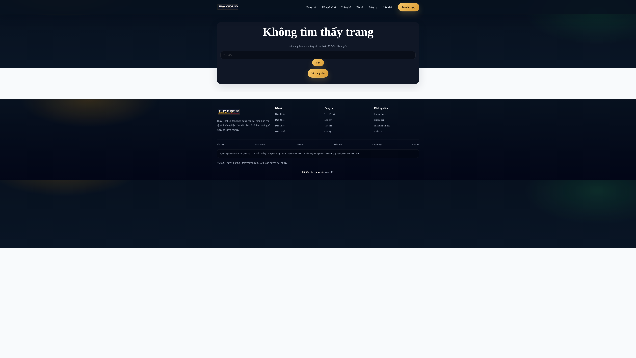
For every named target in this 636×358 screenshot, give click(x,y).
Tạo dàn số (329, 114)
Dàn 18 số (280, 125)
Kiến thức (388, 7)
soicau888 (329, 172)
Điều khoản (260, 144)
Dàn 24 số (280, 120)
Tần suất (328, 125)
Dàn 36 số (280, 114)
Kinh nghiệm (380, 114)
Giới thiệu (377, 144)
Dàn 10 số (280, 131)
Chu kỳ (327, 131)
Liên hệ (415, 144)
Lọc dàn (328, 120)
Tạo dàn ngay (409, 7)
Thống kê (346, 7)
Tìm (318, 62)
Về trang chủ (318, 73)
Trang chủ (311, 7)
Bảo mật (220, 144)
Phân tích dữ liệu (382, 125)
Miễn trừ (338, 144)
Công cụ (373, 7)
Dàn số (359, 7)
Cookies (299, 144)
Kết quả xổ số (329, 7)
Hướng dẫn (379, 120)
